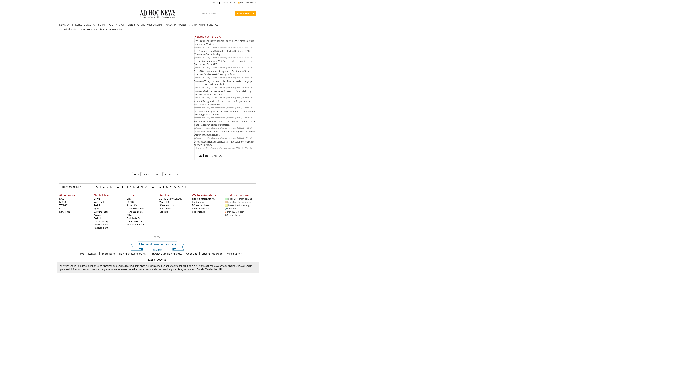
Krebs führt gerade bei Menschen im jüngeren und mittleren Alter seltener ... (222, 103)
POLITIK (112, 24)
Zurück (146, 174)
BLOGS (215, 3)
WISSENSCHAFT (155, 24)
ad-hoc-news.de (210, 155)
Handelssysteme (135, 208)
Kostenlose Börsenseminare (200, 203)
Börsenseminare (135, 224)
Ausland (98, 214)
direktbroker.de (200, 208)
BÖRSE (87, 24)
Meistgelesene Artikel (208, 37)
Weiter (168, 174)
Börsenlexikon (71, 187)
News (80, 253)
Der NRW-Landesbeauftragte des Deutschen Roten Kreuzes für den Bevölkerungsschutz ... (222, 73)
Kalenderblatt (101, 227)
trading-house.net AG (203, 198)
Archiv (98, 29)
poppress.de (198, 211)
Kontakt (163, 211)
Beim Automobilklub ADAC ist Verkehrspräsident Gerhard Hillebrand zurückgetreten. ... (224, 123)
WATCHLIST (251, 3)
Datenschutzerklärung (132, 253)
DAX (61, 198)
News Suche (243, 13)
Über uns (191, 253)
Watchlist (164, 202)
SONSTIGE (212, 24)
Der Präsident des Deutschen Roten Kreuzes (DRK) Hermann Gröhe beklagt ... (222, 52)
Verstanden (211, 269)
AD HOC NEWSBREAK (170, 198)
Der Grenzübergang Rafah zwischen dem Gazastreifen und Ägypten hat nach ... (224, 113)
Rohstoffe (132, 205)
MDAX (62, 202)
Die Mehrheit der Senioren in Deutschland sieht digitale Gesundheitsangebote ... (224, 93)
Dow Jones (64, 211)
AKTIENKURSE (74, 24)
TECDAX (63, 205)
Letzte (178, 174)
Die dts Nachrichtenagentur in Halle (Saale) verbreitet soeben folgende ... (224, 143)
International (101, 224)
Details (200, 269)
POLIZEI (182, 24)
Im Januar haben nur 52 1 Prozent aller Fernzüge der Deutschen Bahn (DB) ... (223, 62)
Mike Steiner (234, 253)
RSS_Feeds (165, 208)
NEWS (62, 24)
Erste (136, 174)
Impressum (108, 253)
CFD (129, 198)
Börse (97, 198)
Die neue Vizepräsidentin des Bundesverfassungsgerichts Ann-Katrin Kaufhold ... (223, 83)
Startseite (88, 29)
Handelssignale (135, 211)
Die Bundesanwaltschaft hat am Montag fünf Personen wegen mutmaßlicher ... (225, 133)
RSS (241, 3)
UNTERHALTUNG (136, 24)
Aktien (130, 214)
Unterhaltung (101, 221)
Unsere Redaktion (212, 253)
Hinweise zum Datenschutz (166, 253)
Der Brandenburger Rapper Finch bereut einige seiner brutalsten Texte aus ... (224, 42)
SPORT (122, 24)
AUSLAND (171, 24)
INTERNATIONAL (196, 24)
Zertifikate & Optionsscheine (135, 219)
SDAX (62, 208)
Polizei (97, 218)
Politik (97, 205)
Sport (97, 208)
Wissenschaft (101, 211)
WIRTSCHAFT (100, 24)
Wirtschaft (99, 202)
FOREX (130, 202)
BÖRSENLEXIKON (228, 3)
